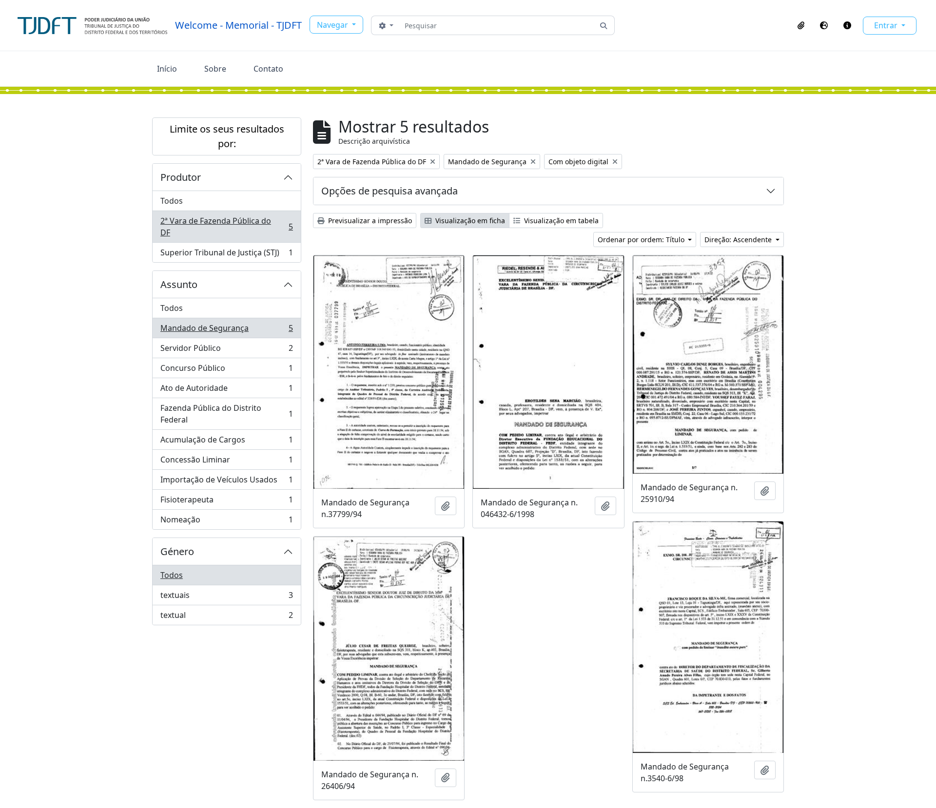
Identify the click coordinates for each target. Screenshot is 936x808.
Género (177, 551)
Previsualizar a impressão (369, 220)
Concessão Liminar (226, 462)
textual (226, 617)
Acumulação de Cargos (226, 442)
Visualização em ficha (469, 220)
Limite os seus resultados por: (227, 136)
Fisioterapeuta (226, 502)
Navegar (333, 24)
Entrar (886, 25)
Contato (268, 68)
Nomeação (226, 521)
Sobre (215, 68)
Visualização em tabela (560, 220)
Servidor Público (226, 350)
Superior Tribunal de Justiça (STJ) (226, 254)
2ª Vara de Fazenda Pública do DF (226, 226)
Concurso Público (226, 370)
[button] (801, 25)
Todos (171, 200)
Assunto (178, 284)
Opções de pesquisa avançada (389, 190)
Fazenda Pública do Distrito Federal (226, 414)
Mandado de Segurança (226, 330)
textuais (226, 597)
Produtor (180, 177)
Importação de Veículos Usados (226, 482)
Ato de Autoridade (226, 390)
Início (167, 68)
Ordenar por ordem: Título (642, 239)
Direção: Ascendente (739, 239)
